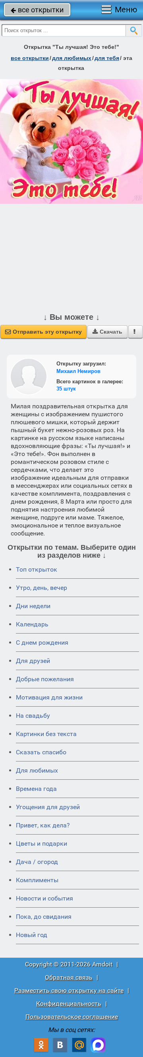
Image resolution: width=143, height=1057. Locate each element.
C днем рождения (42, 642)
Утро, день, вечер (41, 587)
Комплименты (37, 880)
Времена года (36, 788)
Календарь (32, 624)
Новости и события (44, 898)
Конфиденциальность (68, 1003)
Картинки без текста (46, 734)
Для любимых (37, 770)
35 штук (66, 389)
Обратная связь (69, 977)
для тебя (107, 58)
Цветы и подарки (41, 843)
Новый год (31, 935)
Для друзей (33, 661)
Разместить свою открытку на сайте (69, 990)
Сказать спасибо (41, 752)
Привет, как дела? (43, 825)
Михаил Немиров (78, 371)
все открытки (37, 10)
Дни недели (33, 606)
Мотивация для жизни (49, 697)
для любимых (71, 58)
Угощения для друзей (48, 807)
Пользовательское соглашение (71, 1016)
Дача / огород (37, 862)
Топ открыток (36, 569)
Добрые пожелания (45, 679)
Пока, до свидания (44, 916)
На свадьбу (33, 715)
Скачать (107, 332)
